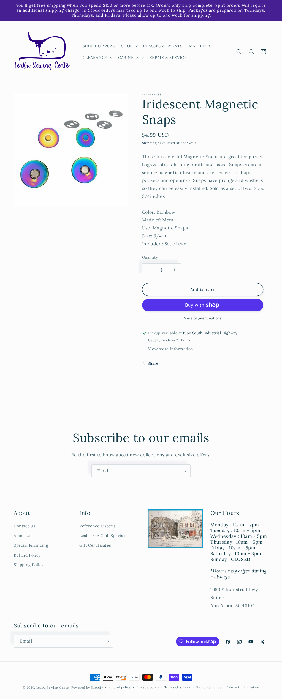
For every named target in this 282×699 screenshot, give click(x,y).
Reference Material (98, 525)
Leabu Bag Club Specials (102, 535)
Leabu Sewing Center (53, 687)
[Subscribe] (184, 470)
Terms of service (177, 687)
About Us (22, 535)
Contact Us (24, 525)
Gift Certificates (95, 545)
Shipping (149, 143)
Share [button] (153, 363)
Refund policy (120, 687)
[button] (129, 46)
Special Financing (31, 545)
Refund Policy (27, 555)
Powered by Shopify (87, 687)
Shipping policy (208, 687)
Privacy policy (147, 687)
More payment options (202, 318)
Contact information (243, 687)
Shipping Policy (29, 564)
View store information (170, 348)
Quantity (150, 257)
